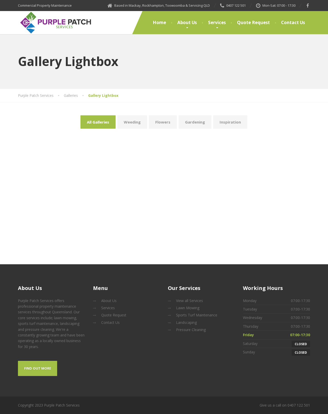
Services (217, 22)
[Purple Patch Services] (56, 22)
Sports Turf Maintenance (196, 315)
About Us (187, 22)
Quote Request (253, 22)
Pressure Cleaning (191, 329)
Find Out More (37, 368)
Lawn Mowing (187, 307)
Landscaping (186, 322)
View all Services (189, 300)
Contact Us (293, 22)
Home (159, 22)
